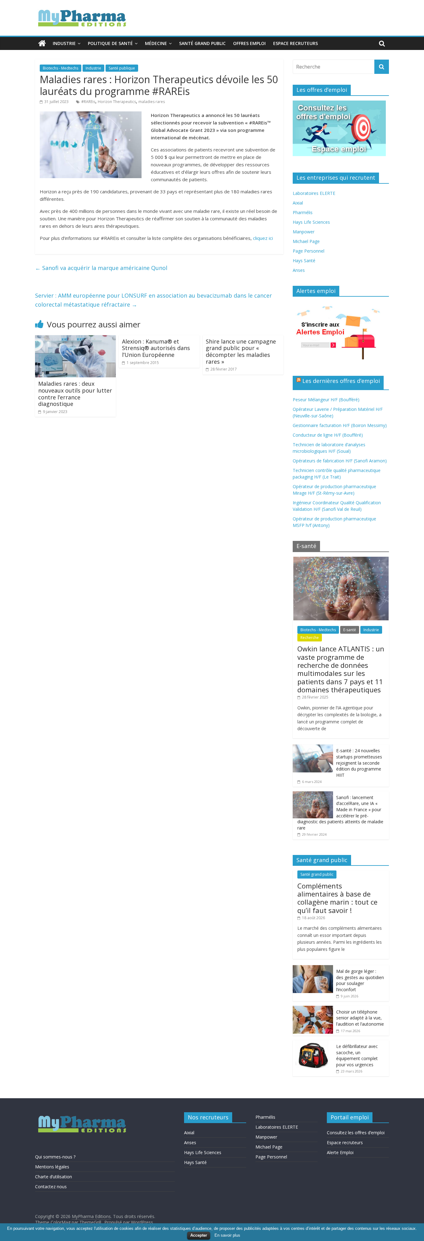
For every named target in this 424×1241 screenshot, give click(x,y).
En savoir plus (227, 1235)
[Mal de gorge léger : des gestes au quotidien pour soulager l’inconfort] (313, 968)
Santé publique (122, 68)
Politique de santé (110, 43)
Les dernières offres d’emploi (341, 380)
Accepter (198, 1235)
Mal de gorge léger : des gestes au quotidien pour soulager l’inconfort (360, 980)
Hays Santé (304, 260)
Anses (299, 270)
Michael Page (306, 241)
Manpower (303, 232)
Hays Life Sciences (311, 222)
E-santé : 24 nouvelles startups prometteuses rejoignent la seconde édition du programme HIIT (359, 763)
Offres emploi (249, 43)
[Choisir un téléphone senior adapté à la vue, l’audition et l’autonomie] (313, 1009)
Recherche (309, 637)
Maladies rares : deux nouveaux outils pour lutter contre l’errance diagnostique (75, 393)
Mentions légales (52, 1167)
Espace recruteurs (295, 43)
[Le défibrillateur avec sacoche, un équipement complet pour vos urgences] (313, 1043)
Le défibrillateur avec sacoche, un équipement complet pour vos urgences (357, 1055)
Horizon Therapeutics (117, 101)
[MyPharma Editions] (42, 43)
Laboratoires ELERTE (314, 193)
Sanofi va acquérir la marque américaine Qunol (101, 268)
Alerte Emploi (340, 1152)
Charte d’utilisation (53, 1177)
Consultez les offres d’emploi (356, 1132)
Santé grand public (202, 43)
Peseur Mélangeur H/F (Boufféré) (326, 399)
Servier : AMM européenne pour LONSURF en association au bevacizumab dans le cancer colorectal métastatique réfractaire (153, 300)
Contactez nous (51, 1186)
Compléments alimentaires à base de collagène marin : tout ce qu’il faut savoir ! (337, 898)
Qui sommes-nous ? (55, 1157)
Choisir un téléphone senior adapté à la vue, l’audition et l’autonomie (360, 1018)
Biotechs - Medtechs (60, 68)
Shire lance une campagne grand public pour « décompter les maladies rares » (241, 351)
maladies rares (151, 101)
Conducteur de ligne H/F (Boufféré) (328, 435)
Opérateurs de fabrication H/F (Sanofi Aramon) (340, 461)
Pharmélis (303, 212)
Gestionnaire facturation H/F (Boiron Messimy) (340, 425)
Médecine (156, 43)
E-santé (349, 629)
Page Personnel (308, 251)
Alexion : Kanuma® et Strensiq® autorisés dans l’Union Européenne (156, 348)
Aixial (298, 203)
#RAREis (88, 101)
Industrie (64, 43)
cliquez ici (263, 238)
